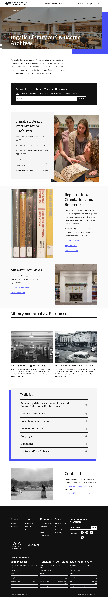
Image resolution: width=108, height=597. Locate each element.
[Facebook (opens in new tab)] (82, 532)
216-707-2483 (45, 570)
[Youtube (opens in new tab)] (91, 532)
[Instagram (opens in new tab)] (86, 532)
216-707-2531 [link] (22, 145)
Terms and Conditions (83, 594)
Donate (13, 530)
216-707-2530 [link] (22, 150)
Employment (29, 523)
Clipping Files (43, 93)
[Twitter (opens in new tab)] (82, 537)
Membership (14, 526)
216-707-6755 (75, 570)
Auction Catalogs (56, 93)
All (17, 93)
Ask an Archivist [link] (18, 293)
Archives (33, 93)
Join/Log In (89, 4)
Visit (47, 4)
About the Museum (61, 523)
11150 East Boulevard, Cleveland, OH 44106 (24, 567)
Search (98, 4)
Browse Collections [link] (21, 288)
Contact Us (58, 533)
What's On (56, 4)
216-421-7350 (16, 570)
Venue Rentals (59, 530)
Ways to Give (15, 523)
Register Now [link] (71, 246)
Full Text (24, 93)
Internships (28, 526)
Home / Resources (17, 10)
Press (56, 526)
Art (64, 4)
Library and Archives (46, 523)
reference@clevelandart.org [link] (77, 493)
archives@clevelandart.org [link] (77, 486)
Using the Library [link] (74, 241)
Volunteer (28, 530)
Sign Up (94, 527)
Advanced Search (71, 93)
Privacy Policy (93, 594)
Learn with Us (44, 526)
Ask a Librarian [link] (71, 251)
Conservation (44, 535)
